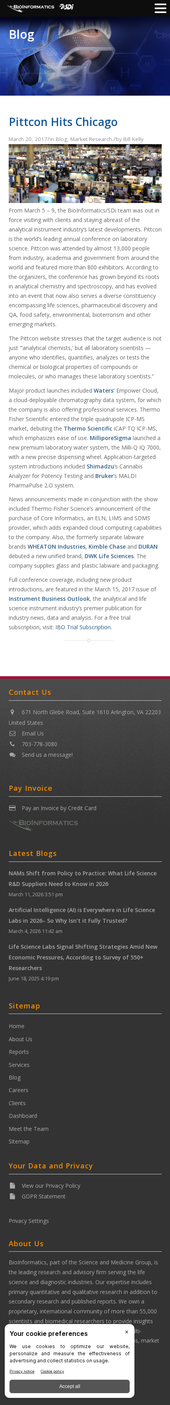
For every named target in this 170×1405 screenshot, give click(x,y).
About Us (20, 1039)
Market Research (91, 139)
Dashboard (23, 1115)
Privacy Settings (29, 1220)
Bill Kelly (133, 139)
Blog (21, 34)
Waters (103, 390)
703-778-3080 (39, 744)
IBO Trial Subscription (83, 627)
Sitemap (19, 1141)
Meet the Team (29, 1128)
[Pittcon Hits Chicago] (85, 201)
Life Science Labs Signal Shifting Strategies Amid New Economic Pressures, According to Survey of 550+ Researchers (83, 957)
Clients (17, 1103)
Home (17, 1026)
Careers (18, 1090)
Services (19, 1064)
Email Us (33, 733)
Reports (19, 1051)
